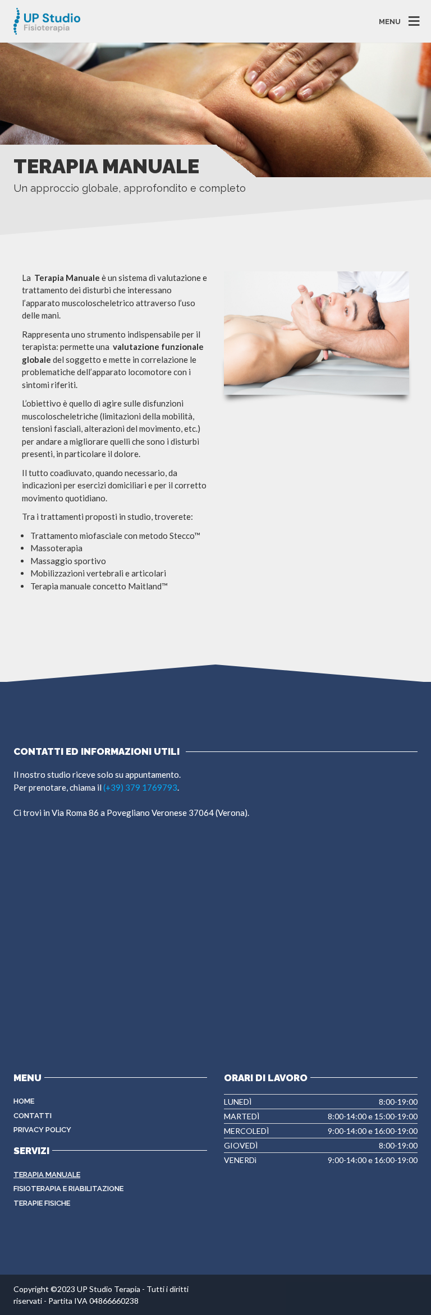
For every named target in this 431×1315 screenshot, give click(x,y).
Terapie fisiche (41, 1203)
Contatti (32, 1115)
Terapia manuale (46, 1174)
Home (23, 1101)
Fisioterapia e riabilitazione (68, 1188)
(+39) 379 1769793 (140, 787)
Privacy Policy (42, 1129)
